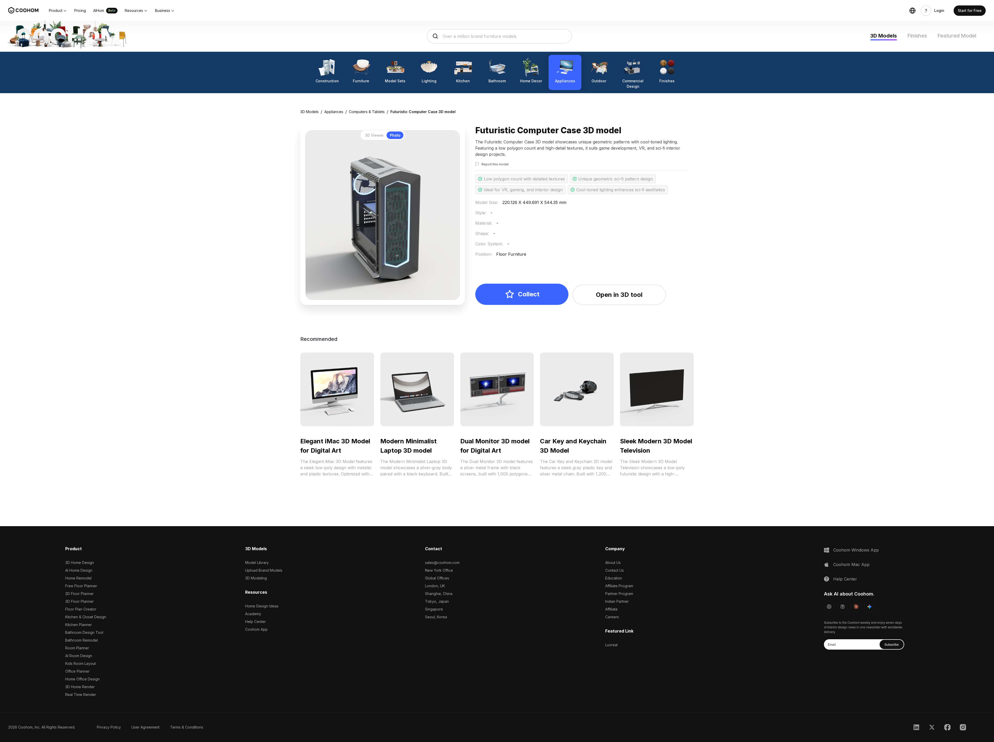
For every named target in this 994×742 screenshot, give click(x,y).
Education (613, 578)
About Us (613, 562)
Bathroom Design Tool (84, 632)
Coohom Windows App (856, 550)
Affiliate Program (619, 586)
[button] (58, 10)
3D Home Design (79, 562)
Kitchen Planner (78, 624)
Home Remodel (78, 578)
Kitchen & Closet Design (85, 617)
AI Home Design (78, 570)
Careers (612, 617)
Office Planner (77, 671)
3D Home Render (80, 687)
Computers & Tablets (367, 111)
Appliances (333, 111)
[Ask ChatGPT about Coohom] (829, 606)
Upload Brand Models (263, 570)
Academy (253, 614)
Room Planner (77, 648)
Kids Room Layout (80, 663)
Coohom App (256, 629)
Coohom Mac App (851, 564)
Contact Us (614, 570)
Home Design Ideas (262, 606)
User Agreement (145, 727)
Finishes (917, 36)
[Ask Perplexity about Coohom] (842, 606)
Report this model (495, 164)
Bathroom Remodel (81, 640)
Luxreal (611, 645)
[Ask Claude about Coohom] (856, 606)
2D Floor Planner (79, 593)
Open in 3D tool (619, 294)
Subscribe (892, 644)
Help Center (255, 621)
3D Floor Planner (79, 601)
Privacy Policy (109, 727)
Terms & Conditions (186, 727)
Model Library (257, 562)
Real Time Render (80, 694)
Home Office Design (82, 679)
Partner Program (619, 593)
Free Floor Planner (81, 586)
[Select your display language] (912, 10)
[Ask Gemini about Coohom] (869, 606)
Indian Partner (617, 601)
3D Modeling (256, 578)
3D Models (883, 36)
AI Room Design (78, 655)
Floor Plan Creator (80, 609)
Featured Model (956, 36)
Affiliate (611, 609)
